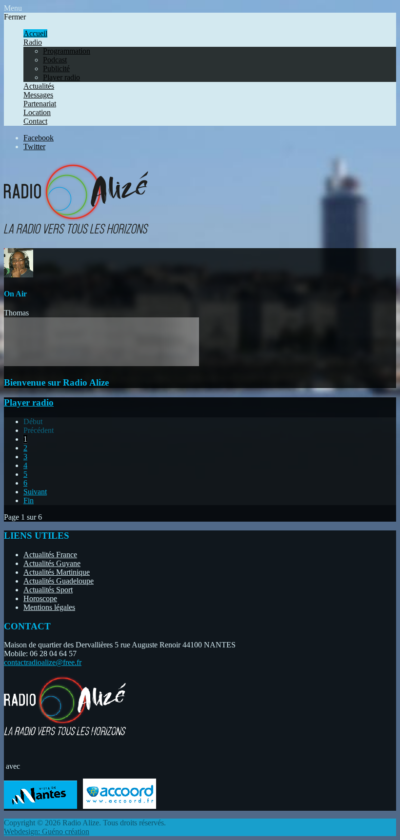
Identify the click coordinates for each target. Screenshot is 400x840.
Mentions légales (49, 607)
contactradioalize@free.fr (42, 662)
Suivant (35, 492)
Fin (28, 500)
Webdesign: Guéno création (46, 831)
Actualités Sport (48, 590)
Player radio (29, 402)
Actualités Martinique (56, 572)
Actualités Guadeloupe (58, 581)
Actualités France (50, 554)
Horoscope (40, 598)
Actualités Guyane (51, 563)
